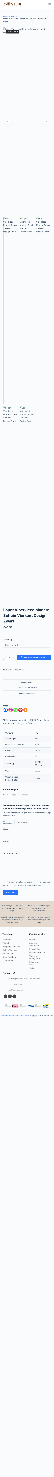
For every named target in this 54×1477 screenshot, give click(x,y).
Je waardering (8, 822)
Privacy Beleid (34, 949)
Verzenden (11, 892)
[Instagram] (10, 710)
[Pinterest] (20, 710)
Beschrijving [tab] (27, 682)
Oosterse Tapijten (9, 954)
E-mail (6, 841)
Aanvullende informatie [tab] (26, 688)
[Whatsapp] (15, 710)
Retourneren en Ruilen (34, 963)
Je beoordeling (10, 853)
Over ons (32, 940)
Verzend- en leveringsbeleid (34, 957)
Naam (6, 829)
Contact (32, 968)
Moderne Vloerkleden (10, 950)
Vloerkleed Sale (8, 961)
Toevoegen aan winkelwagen (34, 657)
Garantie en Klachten (37, 953)
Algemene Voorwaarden (34, 944)
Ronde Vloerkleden (9, 957)
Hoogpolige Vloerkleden (11, 947)
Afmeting (7, 639)
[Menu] (49, 4)
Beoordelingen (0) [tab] (27, 693)
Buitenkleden (7, 940)
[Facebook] (6, 710)
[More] (25, 710)
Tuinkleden (6, 943)
